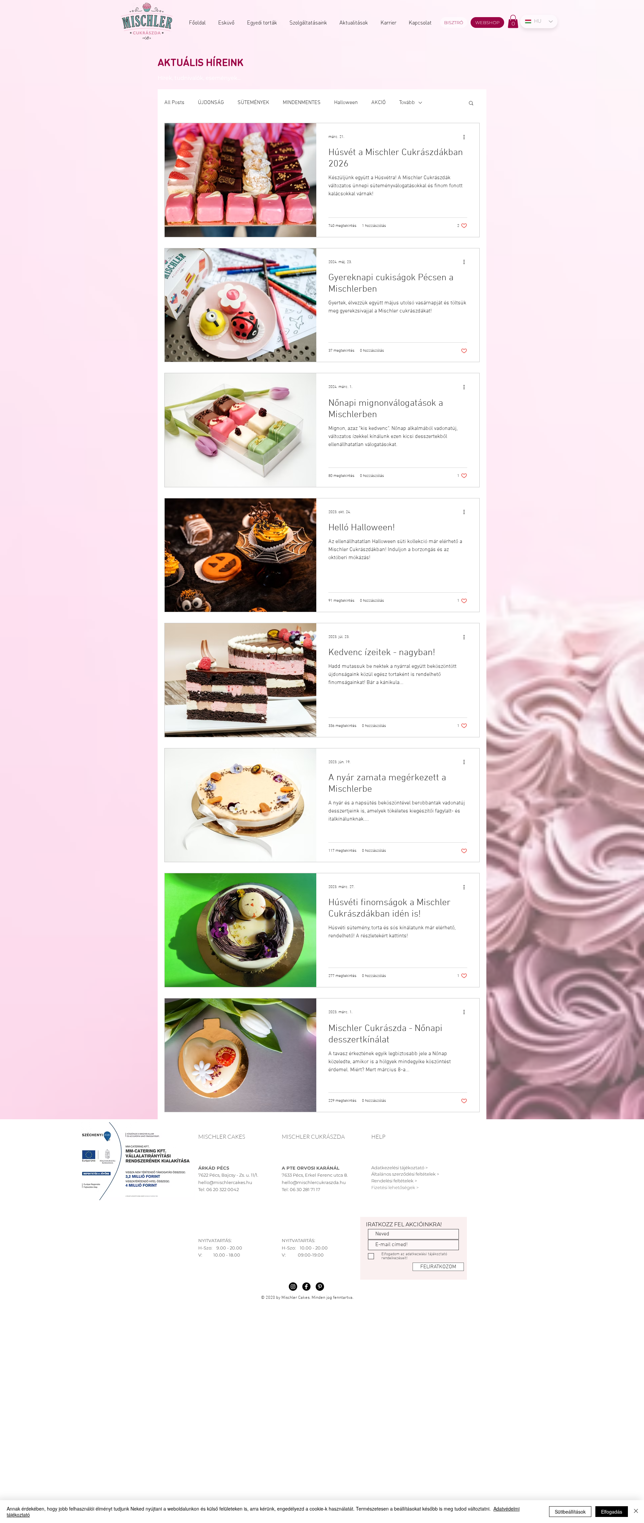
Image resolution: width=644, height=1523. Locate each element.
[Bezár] (636, 1512)
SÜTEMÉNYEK (253, 102)
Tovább (407, 102)
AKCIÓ (378, 102)
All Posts (174, 102)
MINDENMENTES (302, 102)
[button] (513, 21)
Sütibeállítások (570, 1511)
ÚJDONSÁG (211, 102)
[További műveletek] (466, 137)
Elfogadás (611, 1511)
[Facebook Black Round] (306, 1286)
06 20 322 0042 (222, 1189)
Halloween (346, 102)
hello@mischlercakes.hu (225, 1182)
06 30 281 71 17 (305, 1189)
